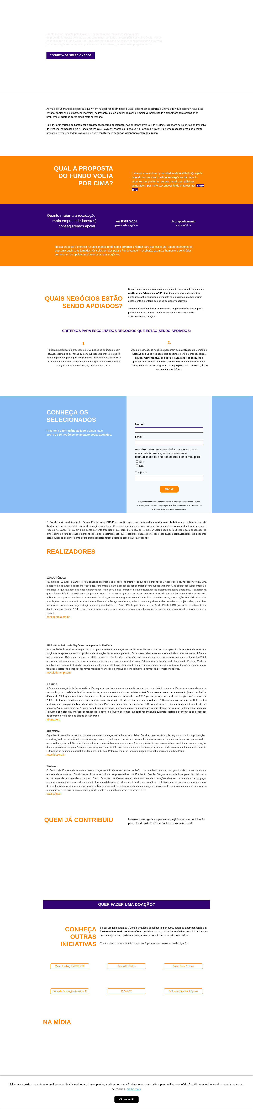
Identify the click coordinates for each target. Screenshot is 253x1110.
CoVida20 (126, 991)
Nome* (139, 424)
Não (141, 465)
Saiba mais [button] (134, 1089)
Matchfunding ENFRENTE (70, 966)
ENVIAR (169, 489)
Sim (141, 461)
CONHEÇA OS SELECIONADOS (71, 55)
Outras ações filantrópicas (183, 991)
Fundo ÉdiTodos (127, 966)
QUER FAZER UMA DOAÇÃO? (126, 904)
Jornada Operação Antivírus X (70, 991)
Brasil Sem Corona (183, 966)
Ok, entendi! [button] (126, 1099)
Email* (139, 437)
